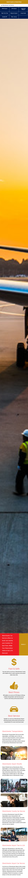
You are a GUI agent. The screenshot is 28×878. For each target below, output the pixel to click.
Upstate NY (4, 16)
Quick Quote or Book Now (14, 2)
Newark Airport (14, 13)
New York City (4, 13)
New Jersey (14, 16)
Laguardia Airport (23, 9)
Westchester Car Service (8, 5)
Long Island (23, 13)
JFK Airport (14, 8)
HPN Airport (4, 8)
